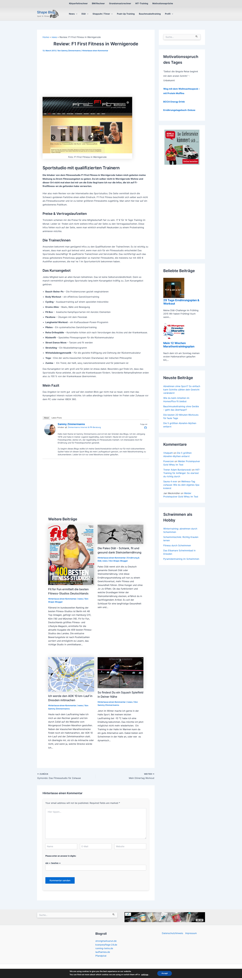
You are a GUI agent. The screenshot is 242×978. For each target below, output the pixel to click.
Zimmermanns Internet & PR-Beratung (84, 427)
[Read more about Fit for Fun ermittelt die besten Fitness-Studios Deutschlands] (71, 554)
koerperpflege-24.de (106, 944)
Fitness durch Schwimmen (177, 545)
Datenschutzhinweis (172, 933)
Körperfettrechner (78, 3)
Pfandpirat (100, 955)
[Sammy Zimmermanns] (49, 429)
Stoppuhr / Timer (101, 13)
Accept (164, 973)
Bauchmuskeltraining (150, 13)
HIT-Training (141, 3)
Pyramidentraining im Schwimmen (181, 558)
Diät (84, 13)
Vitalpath (168, 452)
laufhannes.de (102, 952)
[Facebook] (145, 427)
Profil (167, 13)
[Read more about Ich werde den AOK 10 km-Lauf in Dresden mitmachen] (71, 674)
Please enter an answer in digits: (60, 856)
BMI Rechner (98, 3)
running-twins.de (104, 948)
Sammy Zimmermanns (71, 424)
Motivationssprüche (162, 3)
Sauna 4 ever (170, 481)
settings (144, 974)
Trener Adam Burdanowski (177, 469)
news (80, 599)
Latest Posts (57, 418)
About (46, 418)
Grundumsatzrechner (120, 3)
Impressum (191, 933)
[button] (76, 13)
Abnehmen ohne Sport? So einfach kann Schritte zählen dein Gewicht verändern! (181, 389)
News (72, 13)
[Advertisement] (96, 76)
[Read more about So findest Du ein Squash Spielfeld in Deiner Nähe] (121, 672)
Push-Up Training (126, 13)
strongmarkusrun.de (106, 940)
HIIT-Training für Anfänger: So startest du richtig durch (181, 473)
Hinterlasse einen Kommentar (95, 50)
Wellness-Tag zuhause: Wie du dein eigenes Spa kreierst (181, 485)
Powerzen (168, 461)
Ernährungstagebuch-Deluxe (179, 110)
